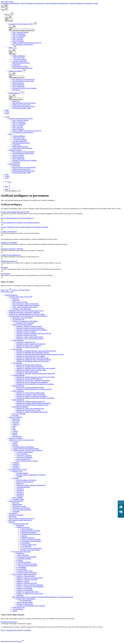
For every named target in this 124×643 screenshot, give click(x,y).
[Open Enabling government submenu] (24, 70)
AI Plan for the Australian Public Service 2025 (15, 212)
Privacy (3, 630)
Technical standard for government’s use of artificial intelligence (20, 222)
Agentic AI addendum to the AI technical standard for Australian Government (24, 227)
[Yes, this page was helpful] (120, 506)
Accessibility (27, 630)
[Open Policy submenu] (15, 47)
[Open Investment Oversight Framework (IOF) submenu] (35, 23)
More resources (5, 273)
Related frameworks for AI (9, 261)
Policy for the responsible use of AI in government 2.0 (17, 218)
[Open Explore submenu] (12, 13)
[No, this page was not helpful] (120, 512)
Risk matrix (4, 267)
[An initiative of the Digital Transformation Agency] (49, 3)
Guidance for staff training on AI (11, 255)
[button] (15, 290)
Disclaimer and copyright (14, 630)
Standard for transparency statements (12, 249)
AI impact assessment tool (9, 231)
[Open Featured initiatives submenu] (22, 92)
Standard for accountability (9, 242)
